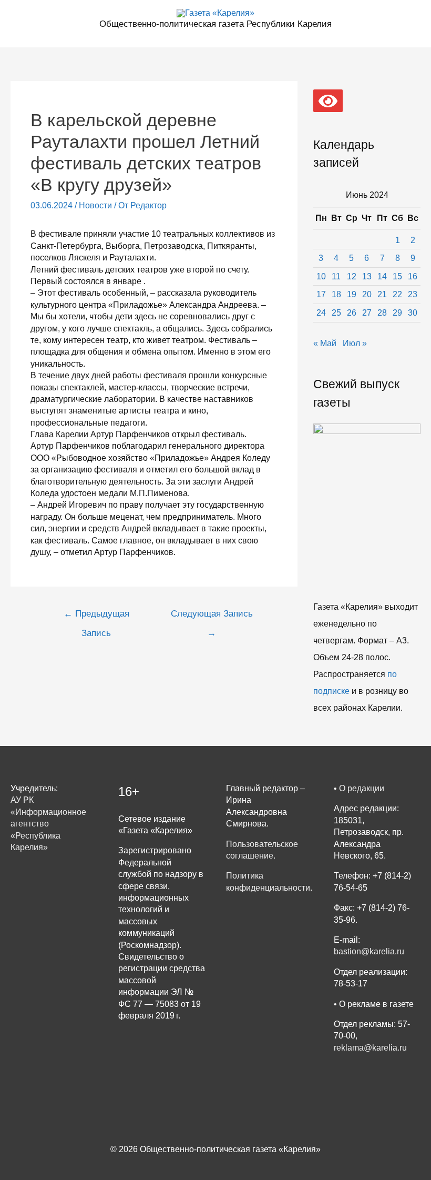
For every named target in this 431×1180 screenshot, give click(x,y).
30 (412, 312)
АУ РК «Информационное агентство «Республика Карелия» (48, 823)
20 (367, 294)
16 (412, 276)
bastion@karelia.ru (369, 951)
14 (382, 276)
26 (351, 312)
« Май (324, 343)
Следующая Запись (212, 617)
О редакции (361, 788)
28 (382, 312)
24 (321, 312)
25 (336, 312)
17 (321, 294)
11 (336, 276)
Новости (95, 205)
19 (351, 294)
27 (367, 312)
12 (351, 276)
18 (336, 294)
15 (397, 276)
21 (382, 294)
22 (397, 294)
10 (321, 276)
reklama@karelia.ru (370, 1047)
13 (367, 276)
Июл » (355, 343)
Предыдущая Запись (96, 617)
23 (412, 294)
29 (397, 312)
